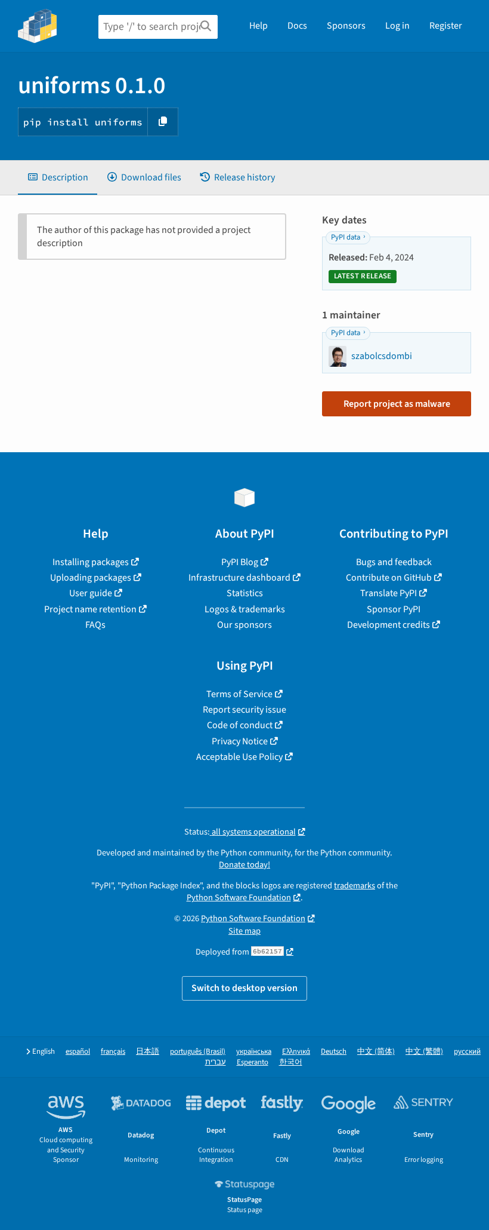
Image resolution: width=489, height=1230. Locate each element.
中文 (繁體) (424, 1052)
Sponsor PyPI (393, 609)
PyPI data (345, 237)
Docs (297, 25)
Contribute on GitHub (389, 577)
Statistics (245, 593)
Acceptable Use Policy (239, 756)
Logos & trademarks (245, 609)
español (78, 1052)
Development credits (388, 624)
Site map (244, 931)
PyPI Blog (239, 562)
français (113, 1052)
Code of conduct (240, 725)
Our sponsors (244, 624)
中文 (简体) (376, 1052)
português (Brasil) (197, 1052)
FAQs (95, 624)
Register (445, 25)
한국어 (290, 1062)
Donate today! (244, 864)
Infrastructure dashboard (239, 577)
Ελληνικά (296, 1052)
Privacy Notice (240, 741)
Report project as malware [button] (396, 403)
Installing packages (90, 562)
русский (467, 1052)
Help (258, 25)
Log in (397, 25)
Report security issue (244, 709)
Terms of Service (239, 694)
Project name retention (90, 609)
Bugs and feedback (394, 562)
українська (253, 1052)
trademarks (354, 885)
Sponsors (346, 25)
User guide (90, 593)
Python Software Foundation (239, 897)
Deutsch (333, 1052)
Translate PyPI (388, 593)
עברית (215, 1062)
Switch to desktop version (244, 988)
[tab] (57, 177)
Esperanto (252, 1062)
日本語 (147, 1052)
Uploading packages (90, 577)
